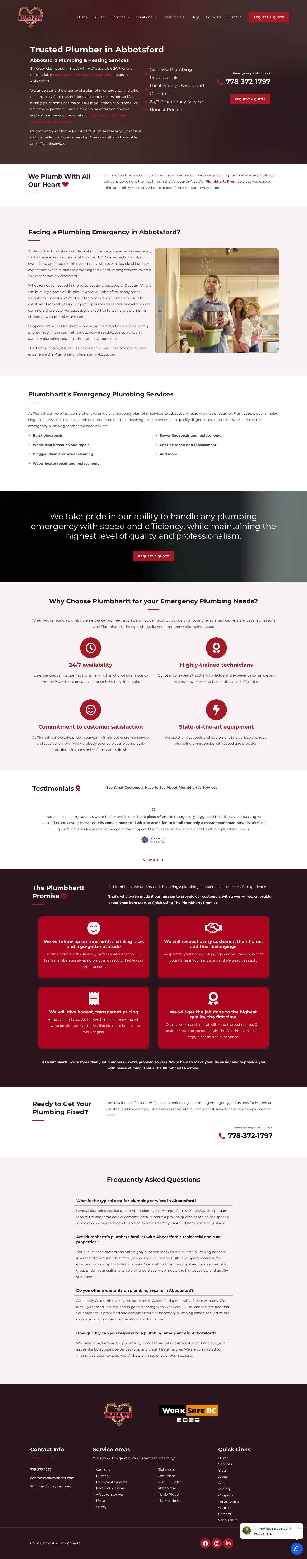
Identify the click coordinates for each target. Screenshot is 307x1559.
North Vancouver (110, 1488)
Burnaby (103, 1476)
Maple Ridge (168, 1494)
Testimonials (173, 17)
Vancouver (105, 1470)
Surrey (101, 1507)
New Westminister (111, 1482)
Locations (144, 17)
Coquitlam (166, 1476)
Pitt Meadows (169, 1501)
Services (118, 17)
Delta (100, 1501)
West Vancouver (109, 1494)
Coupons (213, 17)
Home (82, 17)
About (99, 17)
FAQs (195, 17)
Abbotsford (167, 1488)
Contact (234, 17)
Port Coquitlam (170, 1482)
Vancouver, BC (42, 1458)
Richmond (166, 1470)
